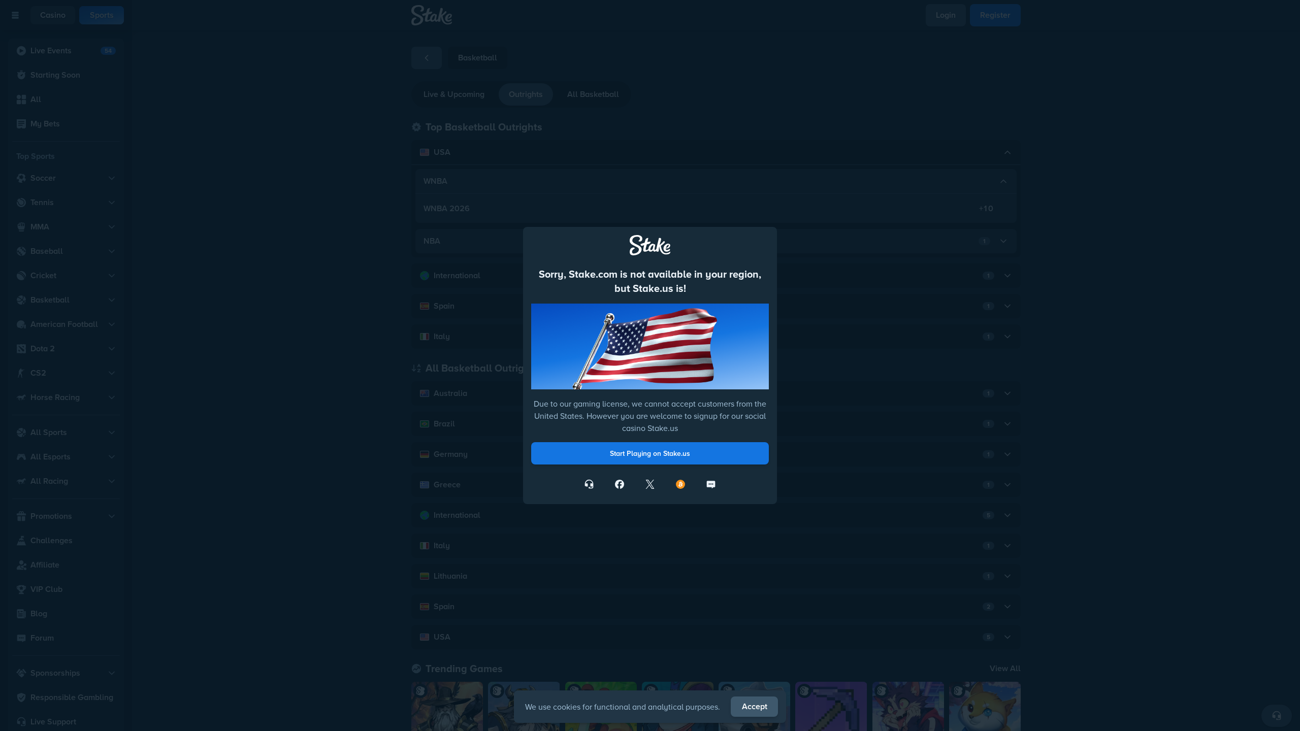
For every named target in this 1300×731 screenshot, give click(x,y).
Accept (754, 706)
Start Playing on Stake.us (650, 453)
